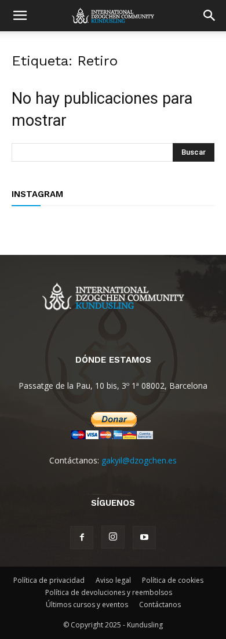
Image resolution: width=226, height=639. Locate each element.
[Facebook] (81, 537)
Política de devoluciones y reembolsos (108, 592)
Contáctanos (160, 604)
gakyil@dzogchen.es (139, 460)
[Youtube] (144, 537)
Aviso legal (113, 580)
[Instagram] (113, 537)
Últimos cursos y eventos (87, 604)
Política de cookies (172, 580)
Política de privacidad (49, 580)
